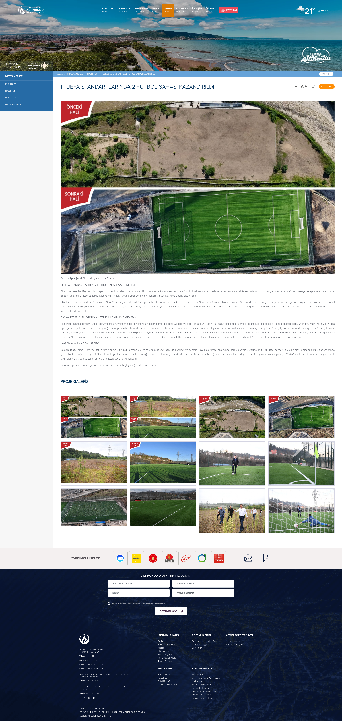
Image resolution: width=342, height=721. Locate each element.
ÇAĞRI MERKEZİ (33, 63)
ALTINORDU (141, 10)
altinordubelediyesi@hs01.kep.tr (91, 668)
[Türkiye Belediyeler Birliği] (218, 558)
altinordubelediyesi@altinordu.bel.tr (92, 664)
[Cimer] (169, 558)
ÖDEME (210, 10)
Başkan (161, 641)
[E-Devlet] (185, 558)
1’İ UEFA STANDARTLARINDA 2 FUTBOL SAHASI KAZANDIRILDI (128, 73)
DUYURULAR (10, 97)
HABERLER (10, 90)
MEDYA (168, 10)
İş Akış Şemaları (199, 681)
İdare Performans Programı (204, 691)
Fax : (81, 660)
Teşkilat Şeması (165, 661)
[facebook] (7, 67)
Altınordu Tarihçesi (234, 644)
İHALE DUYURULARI (13, 104)
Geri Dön (324, 86)
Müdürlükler (163, 651)
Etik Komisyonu (165, 654)
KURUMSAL (108, 10)
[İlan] (136, 558)
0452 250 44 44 (89, 693)
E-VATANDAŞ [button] (231, 10)
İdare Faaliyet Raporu (201, 694)
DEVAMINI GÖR (169, 611)
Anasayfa (61, 73)
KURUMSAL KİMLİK (167, 657)
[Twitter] (11, 67)
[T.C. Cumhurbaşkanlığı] (153, 558)
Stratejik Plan (197, 674)
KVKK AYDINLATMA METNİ (91, 708)
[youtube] (15, 67)
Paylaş (328, 74)
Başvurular (197, 647)
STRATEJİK (182, 10)
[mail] (248, 558)
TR (322, 10)
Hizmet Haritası (233, 641)
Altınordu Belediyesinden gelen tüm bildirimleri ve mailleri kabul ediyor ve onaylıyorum (138, 604)
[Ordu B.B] (202, 558)
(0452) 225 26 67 (88, 660)
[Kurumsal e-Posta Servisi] (120, 558)
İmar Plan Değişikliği (201, 644)
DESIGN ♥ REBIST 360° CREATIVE (95, 715)
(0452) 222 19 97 (89, 681)
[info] (264, 558)
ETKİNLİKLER (10, 84)
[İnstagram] (20, 67)
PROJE (156, 10)
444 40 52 (86, 656)
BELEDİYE (124, 10)
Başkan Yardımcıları (166, 644)
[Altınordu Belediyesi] (31, 10)
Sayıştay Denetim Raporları (204, 697)
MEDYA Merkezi (76, 73)
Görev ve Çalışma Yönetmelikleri (206, 677)
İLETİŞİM (197, 10)
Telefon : (82, 656)
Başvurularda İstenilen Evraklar (206, 641)
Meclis (161, 647)
